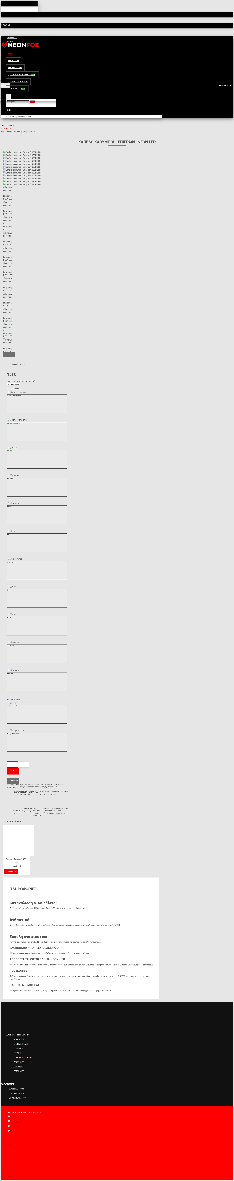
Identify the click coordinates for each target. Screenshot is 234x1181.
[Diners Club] (9, 1156)
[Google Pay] (14, 1126)
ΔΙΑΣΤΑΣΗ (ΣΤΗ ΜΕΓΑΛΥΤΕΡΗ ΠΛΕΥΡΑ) (21, 381)
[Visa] (9, 1143)
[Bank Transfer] (9, 1162)
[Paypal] (9, 1137)
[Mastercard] (9, 1149)
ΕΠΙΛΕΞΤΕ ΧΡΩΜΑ (13, 389)
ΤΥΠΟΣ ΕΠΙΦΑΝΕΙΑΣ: (14, 699)
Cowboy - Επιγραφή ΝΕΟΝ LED (16, 860)
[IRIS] (11, 1131)
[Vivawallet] (13, 1117)
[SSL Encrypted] (9, 1175)
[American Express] (9, 1169)
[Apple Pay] (13, 1121)
